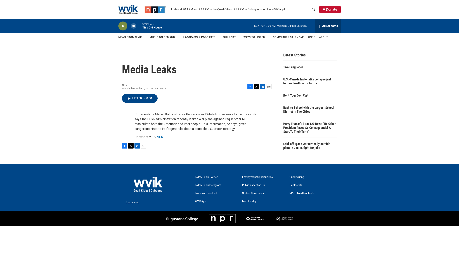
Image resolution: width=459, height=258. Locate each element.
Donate (331, 9)
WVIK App (200, 201)
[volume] (134, 26)
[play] (123, 26)
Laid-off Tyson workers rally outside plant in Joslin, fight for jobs (306, 146)
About (323, 37)
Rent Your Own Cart (295, 95)
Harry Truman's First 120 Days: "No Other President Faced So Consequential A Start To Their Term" (309, 127)
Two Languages (293, 67)
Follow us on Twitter (206, 177)
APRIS (311, 37)
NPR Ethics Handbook (302, 193)
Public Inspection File (254, 185)
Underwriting (297, 177)
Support (229, 37)
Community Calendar (288, 37)
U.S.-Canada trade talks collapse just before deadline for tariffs (307, 81)
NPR (160, 137)
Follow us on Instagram (208, 185)
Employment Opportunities (257, 177)
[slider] (139, 26)
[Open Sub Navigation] (144, 37)
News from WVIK (130, 37)
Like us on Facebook (206, 193)
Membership (249, 201)
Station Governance (253, 193)
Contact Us (296, 185)
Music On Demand (162, 37)
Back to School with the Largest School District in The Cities (308, 109)
